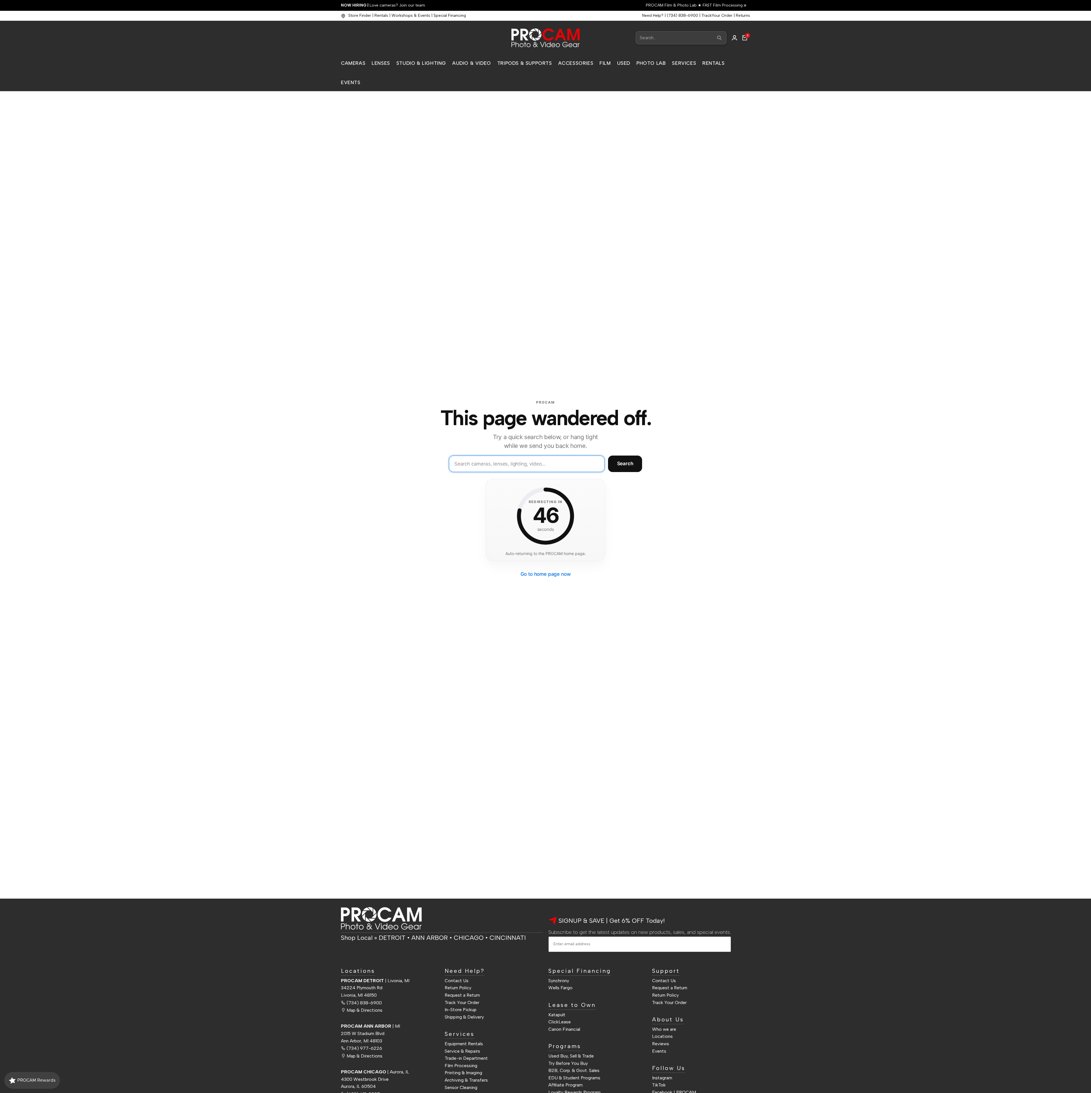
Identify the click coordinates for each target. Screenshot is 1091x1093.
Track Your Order (462, 1002)
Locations (662, 1036)
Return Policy (458, 987)
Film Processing (461, 1065)
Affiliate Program (565, 1085)
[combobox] (681, 37)
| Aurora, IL (375, 1072)
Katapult (556, 1014)
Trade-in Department (466, 1058)
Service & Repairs (462, 1051)
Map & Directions (364, 1010)
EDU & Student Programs (574, 1077)
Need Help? (652, 15)
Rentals (381, 15)
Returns (743, 15)
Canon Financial (564, 1029)
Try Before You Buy (568, 1063)
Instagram (662, 1077)
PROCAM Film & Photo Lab (672, 5)
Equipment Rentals (464, 1043)
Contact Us (457, 980)
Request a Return (462, 995)
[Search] (719, 38)
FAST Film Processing (722, 5)
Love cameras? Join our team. (383, 5)
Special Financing (450, 15)
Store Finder (359, 15)
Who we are (664, 1029)
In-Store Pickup (460, 1009)
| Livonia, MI (375, 980)
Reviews (660, 1043)
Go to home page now (545, 574)
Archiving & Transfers (466, 1080)
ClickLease (559, 1022)
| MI (370, 1026)
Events (659, 1051)
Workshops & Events (411, 15)
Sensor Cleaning (461, 1087)
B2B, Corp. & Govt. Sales (573, 1070)
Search (625, 463)
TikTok (659, 1085)
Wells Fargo (560, 987)
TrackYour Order (716, 15)
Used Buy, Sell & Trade (571, 1056)
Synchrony (558, 980)
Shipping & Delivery (464, 1017)
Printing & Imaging (463, 1072)
